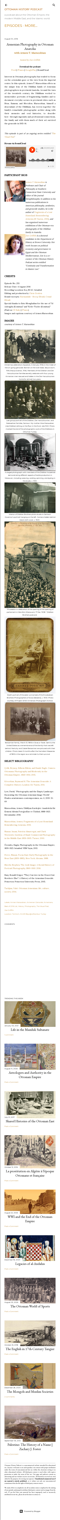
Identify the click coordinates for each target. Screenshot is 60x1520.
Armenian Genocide (35, 902)
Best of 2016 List (10, 906)
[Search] (54, 4)
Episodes (13, 26)
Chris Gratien (35, 293)
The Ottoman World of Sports (30, 1306)
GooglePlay (30, 70)
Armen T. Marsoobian (35, 182)
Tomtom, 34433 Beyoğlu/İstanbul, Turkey (29, 914)
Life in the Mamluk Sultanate (30, 1029)
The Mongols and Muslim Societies (30, 1391)
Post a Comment (11, 1082)
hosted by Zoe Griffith (30, 60)
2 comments (9, 1397)
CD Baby (16, 310)
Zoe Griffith (30, 235)
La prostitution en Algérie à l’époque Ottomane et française (30, 1173)
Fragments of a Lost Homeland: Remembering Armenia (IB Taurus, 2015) (38, 215)
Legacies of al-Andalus (30, 1263)
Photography (30, 906)
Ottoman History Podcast (23, 9)
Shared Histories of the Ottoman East (30, 1121)
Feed (13, 70)
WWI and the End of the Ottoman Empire (30, 1218)
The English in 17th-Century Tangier (30, 1349)
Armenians (48, 902)
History (21, 906)
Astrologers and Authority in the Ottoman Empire (30, 1074)
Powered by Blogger (32, 1511)
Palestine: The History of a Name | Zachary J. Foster (30, 1446)
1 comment (9, 1035)
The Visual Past (43, 906)
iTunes (20, 70)
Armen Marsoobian (18, 902)
